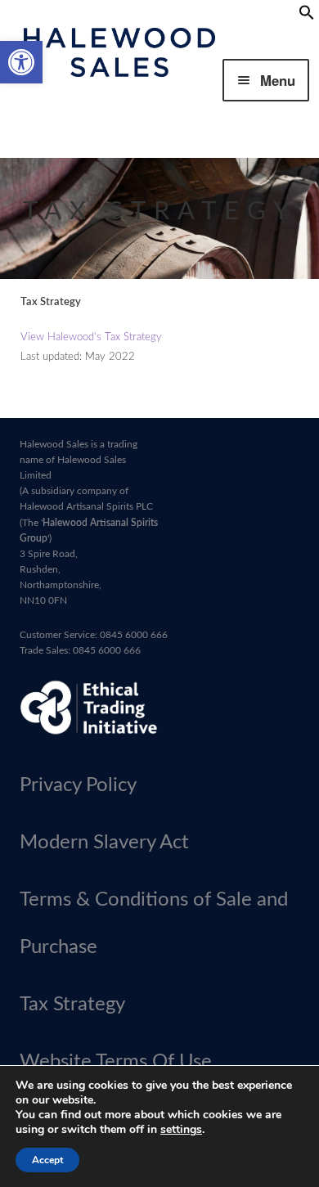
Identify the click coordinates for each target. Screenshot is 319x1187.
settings (181, 1129)
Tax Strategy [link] (72, 1004)
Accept (47, 1160)
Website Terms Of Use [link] (116, 1062)
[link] (21, 62)
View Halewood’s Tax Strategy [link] (91, 337)
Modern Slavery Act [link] (104, 842)
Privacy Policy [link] (78, 785)
